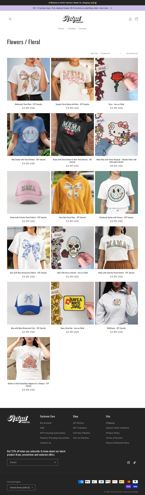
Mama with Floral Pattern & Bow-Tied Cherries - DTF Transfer (72, 160)
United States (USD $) (20, 487)
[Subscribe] (55, 462)
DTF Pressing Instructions (52, 433)
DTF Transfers (80, 428)
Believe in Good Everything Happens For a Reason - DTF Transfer (28, 384)
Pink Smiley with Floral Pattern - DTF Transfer (29, 159)
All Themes (78, 423)
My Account (46, 423)
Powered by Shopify (130, 492)
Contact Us (45, 443)
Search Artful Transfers (117, 428)
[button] (10, 19)
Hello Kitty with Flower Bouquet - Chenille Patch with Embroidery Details (116, 160)
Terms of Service (114, 438)
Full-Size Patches (81, 433)
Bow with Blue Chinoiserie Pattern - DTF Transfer (28, 272)
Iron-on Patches (81, 438)
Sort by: (94, 53)
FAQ (42, 428)
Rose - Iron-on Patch (116, 104)
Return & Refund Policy (117, 443)
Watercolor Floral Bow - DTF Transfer (28, 104)
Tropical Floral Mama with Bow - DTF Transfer (72, 104)
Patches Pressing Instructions (54, 438)
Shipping (110, 423)
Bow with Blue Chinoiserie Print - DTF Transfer (28, 328)
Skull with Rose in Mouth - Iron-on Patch (72, 272)
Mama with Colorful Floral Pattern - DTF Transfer (28, 217)
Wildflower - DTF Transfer (116, 328)
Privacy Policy (113, 433)
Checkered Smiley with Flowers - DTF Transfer (116, 217)
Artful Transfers (116, 492)
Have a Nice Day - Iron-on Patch (72, 328)
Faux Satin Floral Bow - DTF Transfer (72, 217)
